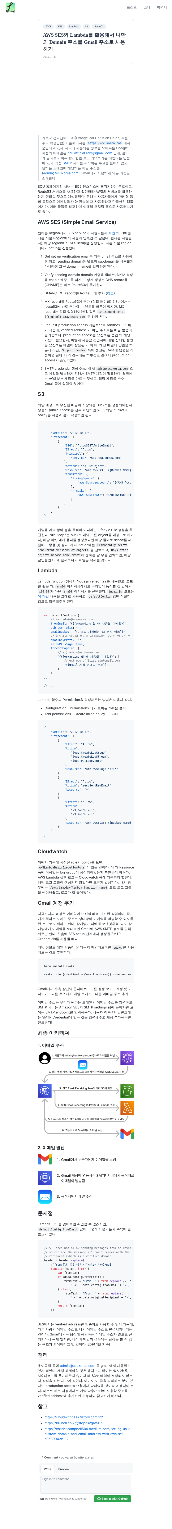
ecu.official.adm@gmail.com (90, 153)
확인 (111, 233)
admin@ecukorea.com (60, 173)
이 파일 (43, 596)
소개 (146, 7)
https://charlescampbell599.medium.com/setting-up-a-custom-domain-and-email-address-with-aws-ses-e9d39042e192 (88, 1434)
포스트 (132, 7)
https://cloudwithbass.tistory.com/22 (73, 1417)
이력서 (162, 7)
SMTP (67, 163)
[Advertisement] (86, 104)
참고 (110, 293)
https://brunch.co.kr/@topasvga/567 (73, 1423)
